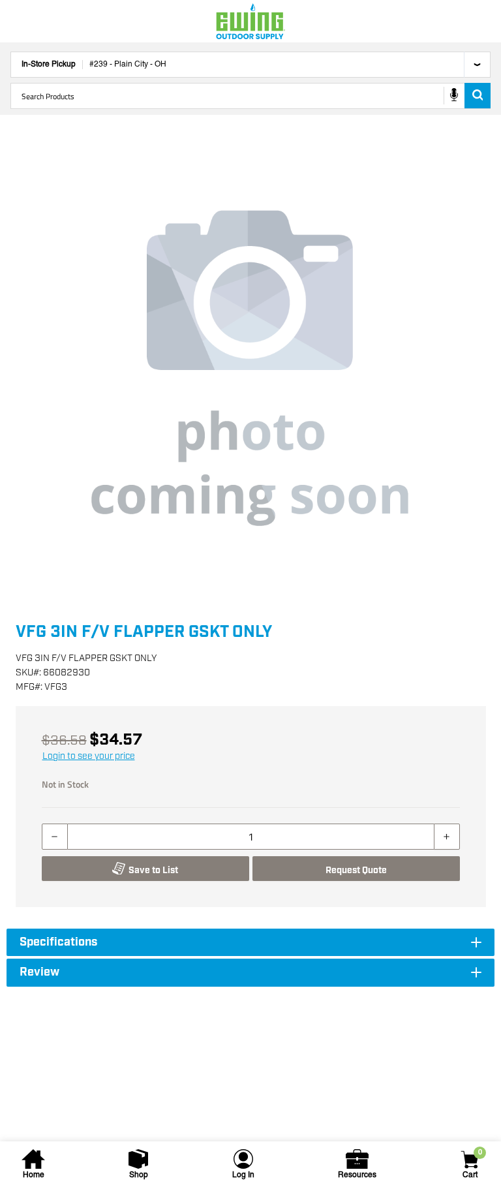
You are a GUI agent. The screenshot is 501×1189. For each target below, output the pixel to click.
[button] (250, 368)
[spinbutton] (251, 836)
